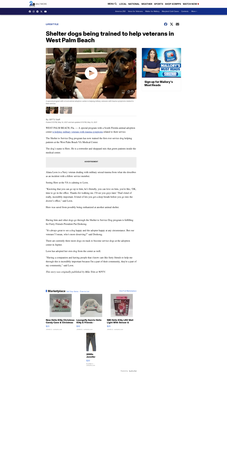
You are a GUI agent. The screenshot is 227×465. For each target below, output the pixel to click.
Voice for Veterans (135, 11)
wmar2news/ (30, 11)
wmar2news (34, 11)
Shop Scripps (173, 4)
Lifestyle (52, 24)
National (134, 4)
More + (194, 11)
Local (123, 4)
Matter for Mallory (152, 11)
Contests (185, 11)
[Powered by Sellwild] (132, 371)
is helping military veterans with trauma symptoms (77, 131)
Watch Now (190, 4)
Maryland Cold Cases (170, 11)
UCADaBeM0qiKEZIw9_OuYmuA (46, 11)
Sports (158, 4)
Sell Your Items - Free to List (77, 291)
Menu (111, 4)
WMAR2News (38, 11)
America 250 (120, 11)
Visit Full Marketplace (127, 291)
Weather (146, 4)
